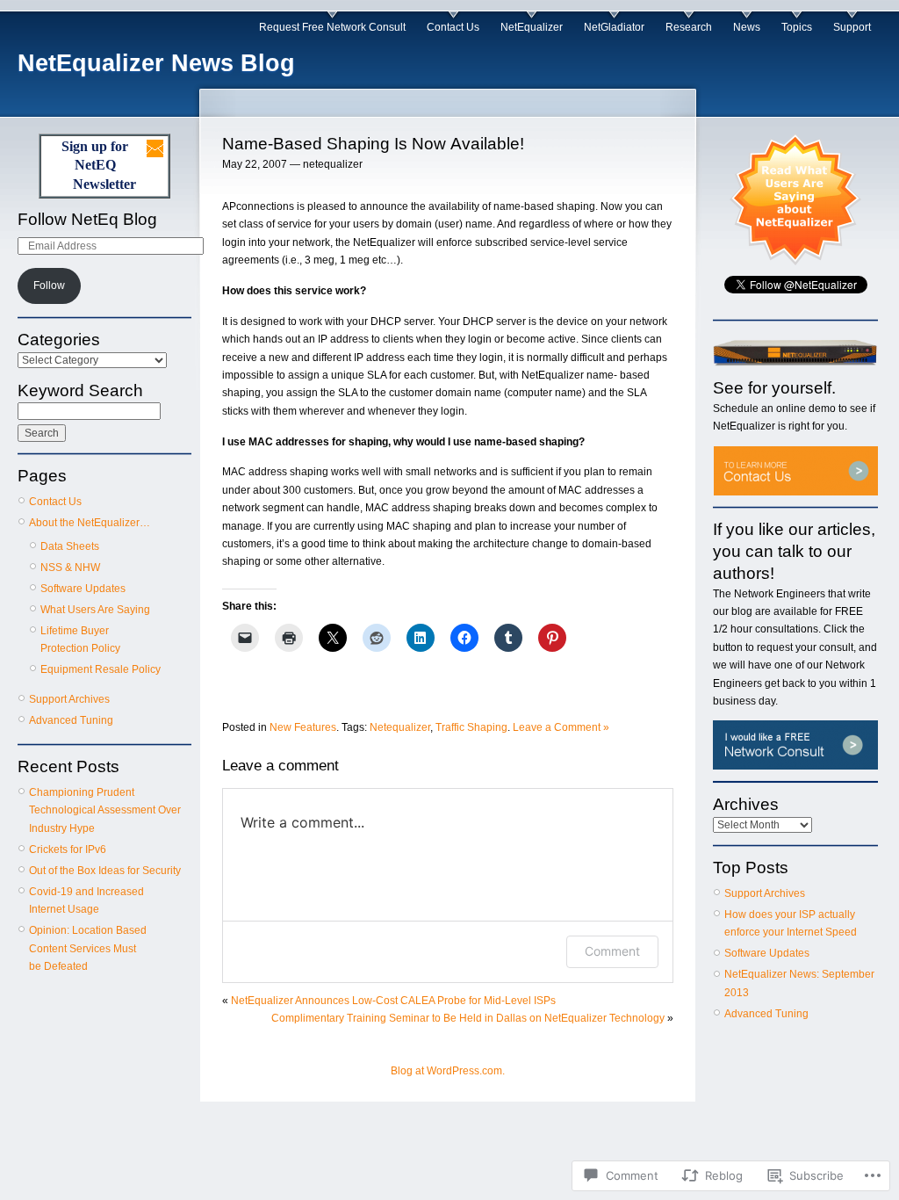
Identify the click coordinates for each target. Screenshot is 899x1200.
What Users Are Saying (95, 610)
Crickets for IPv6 (67, 849)
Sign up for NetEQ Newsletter (98, 165)
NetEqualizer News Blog (156, 63)
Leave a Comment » (561, 727)
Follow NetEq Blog (87, 219)
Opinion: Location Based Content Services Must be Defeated (88, 948)
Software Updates (83, 588)
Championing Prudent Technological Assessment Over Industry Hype (105, 810)
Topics (796, 27)
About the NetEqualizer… (89, 523)
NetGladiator (614, 27)
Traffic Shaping (471, 727)
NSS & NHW (70, 567)
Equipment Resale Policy (100, 669)
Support (852, 27)
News (746, 27)
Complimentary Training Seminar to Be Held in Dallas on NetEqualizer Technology (468, 1018)
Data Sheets (69, 546)
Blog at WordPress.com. (448, 1071)
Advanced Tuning (71, 720)
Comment (612, 950)
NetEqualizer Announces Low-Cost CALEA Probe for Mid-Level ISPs (393, 1000)
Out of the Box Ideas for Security (105, 870)
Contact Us (453, 27)
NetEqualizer (531, 27)
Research (688, 27)
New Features (303, 727)
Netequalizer (400, 727)
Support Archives (69, 699)
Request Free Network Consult (332, 27)
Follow (49, 285)
